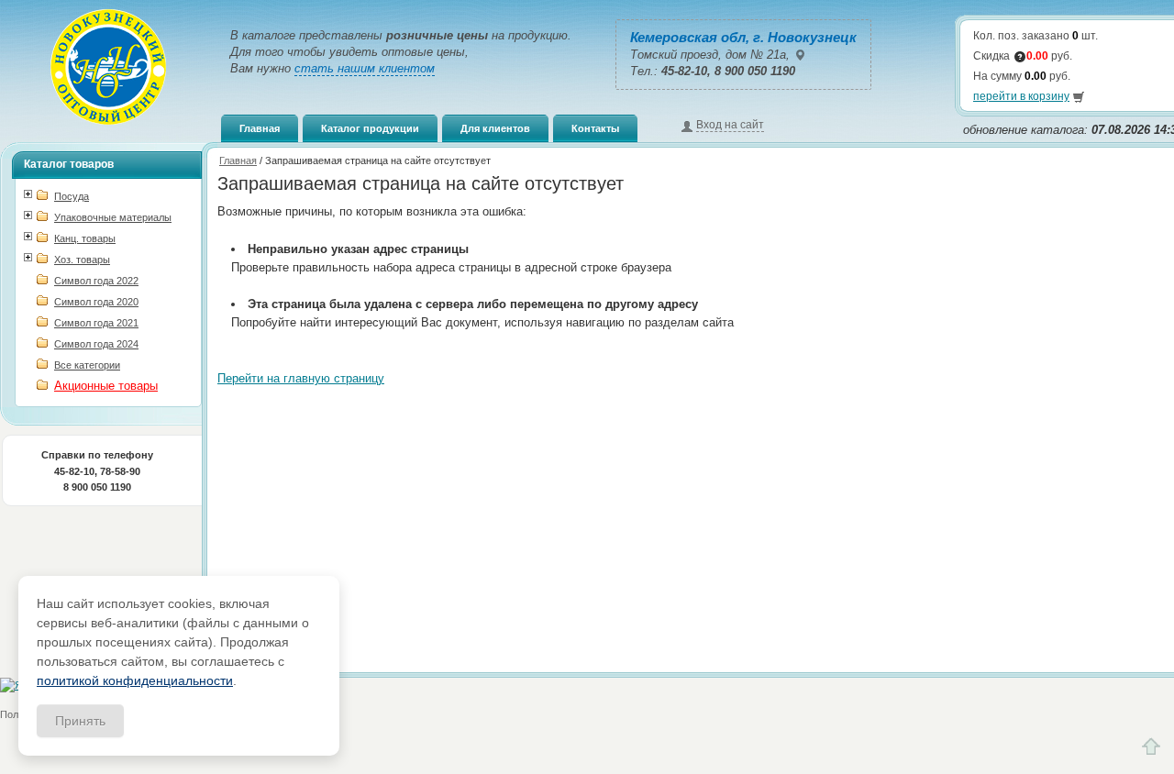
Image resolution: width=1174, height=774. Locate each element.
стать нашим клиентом (364, 68)
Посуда (71, 196)
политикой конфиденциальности (135, 680)
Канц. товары (85, 238)
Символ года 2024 (96, 343)
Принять (80, 720)
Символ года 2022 (96, 280)
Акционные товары (106, 386)
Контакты (595, 128)
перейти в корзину (1021, 96)
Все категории (87, 364)
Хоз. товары (82, 259)
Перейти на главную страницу (300, 378)
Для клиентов (495, 128)
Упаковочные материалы (113, 217)
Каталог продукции (370, 128)
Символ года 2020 (96, 301)
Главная (259, 128)
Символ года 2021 (96, 322)
